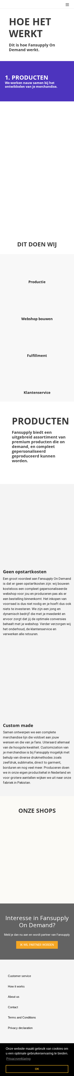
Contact (13, 1007)
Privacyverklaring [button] (18, 1058)
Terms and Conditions (22, 1017)
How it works (16, 986)
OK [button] (37, 1068)
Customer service (19, 976)
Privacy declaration (20, 1028)
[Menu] (67, 4)
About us (13, 996)
